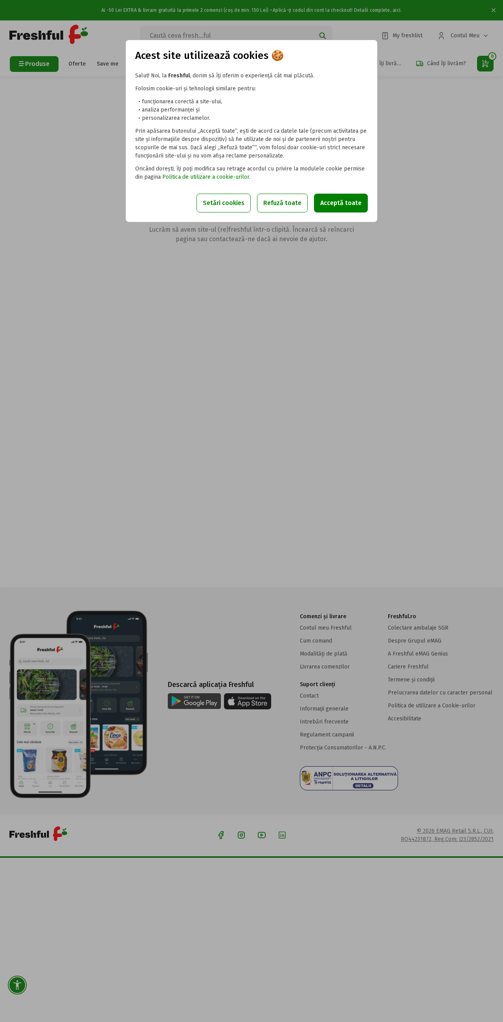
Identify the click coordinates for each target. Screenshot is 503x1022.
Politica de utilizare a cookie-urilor (205, 177)
